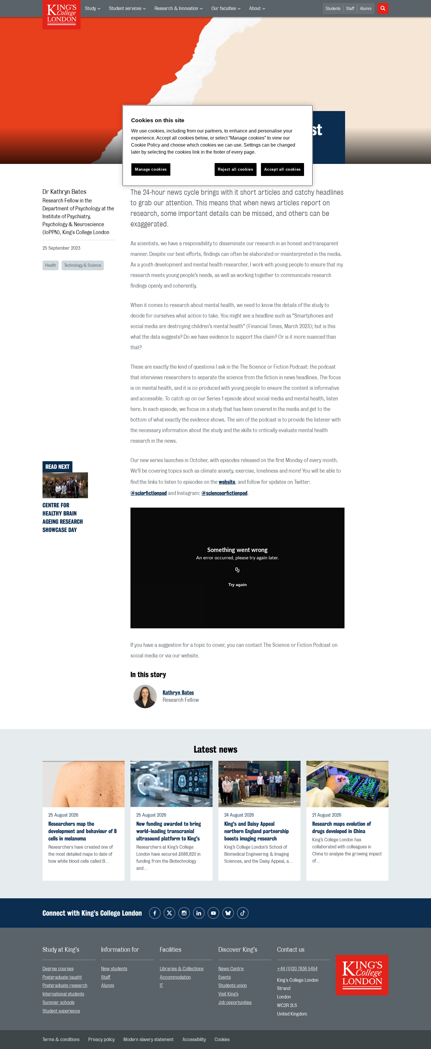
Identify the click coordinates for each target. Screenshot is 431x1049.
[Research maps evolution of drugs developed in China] (347, 784)
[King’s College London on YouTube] (213, 913)
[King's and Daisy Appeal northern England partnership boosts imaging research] (259, 784)
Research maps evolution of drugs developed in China (341, 827)
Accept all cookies (282, 169)
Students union (232, 985)
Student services (125, 8)
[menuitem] (93, 8)
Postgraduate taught (62, 977)
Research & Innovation (176, 8)
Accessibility (194, 1039)
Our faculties (223, 8)
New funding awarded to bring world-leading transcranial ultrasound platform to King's (168, 831)
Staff (350, 9)
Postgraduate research (65, 985)
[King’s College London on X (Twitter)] (169, 913)
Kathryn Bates (178, 692)
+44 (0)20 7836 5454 (297, 968)
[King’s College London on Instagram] (184, 913)
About (255, 8)
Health (50, 265)
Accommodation (175, 977)
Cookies (222, 1039)
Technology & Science (82, 265)
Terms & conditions (61, 1039)
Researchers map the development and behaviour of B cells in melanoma (82, 831)
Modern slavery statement (148, 1039)
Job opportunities (235, 1002)
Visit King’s (228, 994)
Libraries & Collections (181, 968)
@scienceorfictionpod (224, 493)
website (227, 482)
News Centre (231, 968)
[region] (217, 145)
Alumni (365, 9)
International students (63, 994)
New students (114, 968)
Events (224, 977)
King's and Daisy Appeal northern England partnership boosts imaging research (256, 831)
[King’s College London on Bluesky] (228, 913)
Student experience (61, 1011)
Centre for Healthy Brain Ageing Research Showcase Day (63, 517)
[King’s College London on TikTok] (243, 913)
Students (333, 9)
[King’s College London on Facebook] (155, 913)
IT (161, 985)
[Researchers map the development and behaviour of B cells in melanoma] (84, 784)
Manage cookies (151, 169)
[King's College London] (362, 970)
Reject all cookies (235, 169)
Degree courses (58, 968)
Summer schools (58, 1002)
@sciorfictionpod (148, 493)
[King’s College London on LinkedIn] (199, 913)
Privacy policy (101, 1039)
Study (90, 8)
